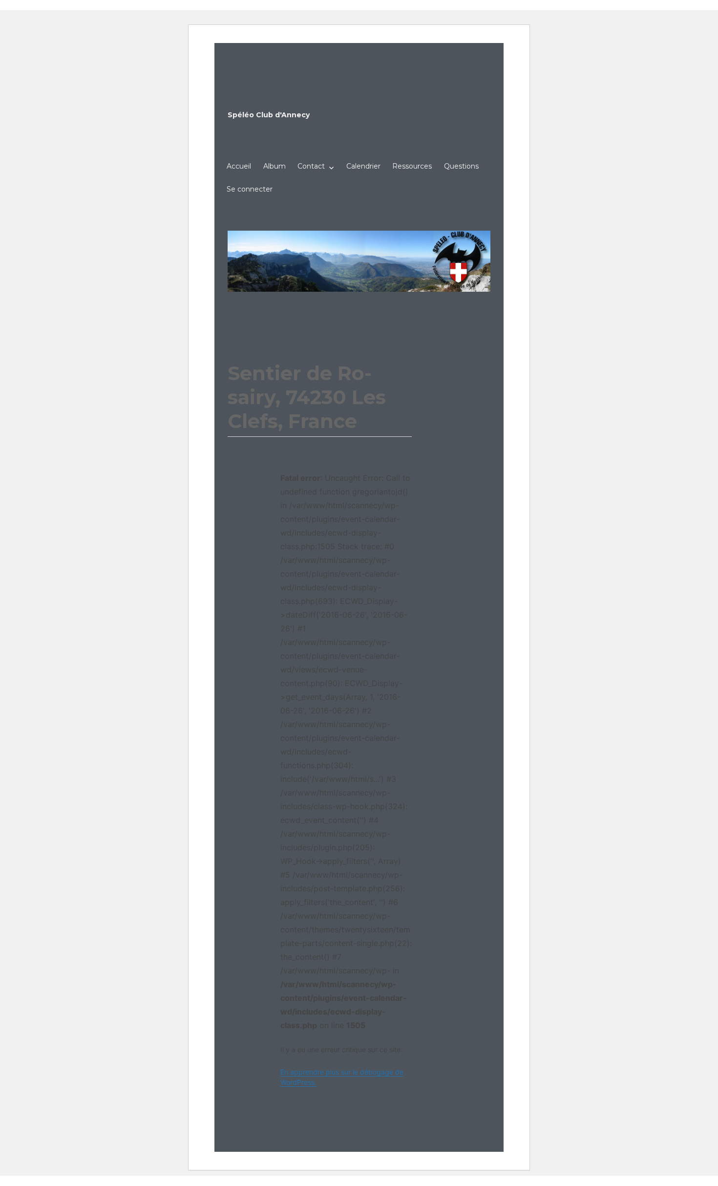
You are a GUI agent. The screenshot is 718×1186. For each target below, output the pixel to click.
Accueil (239, 166)
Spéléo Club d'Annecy (269, 114)
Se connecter (250, 189)
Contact (311, 166)
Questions (461, 166)
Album (274, 166)
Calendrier (363, 166)
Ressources (412, 166)
